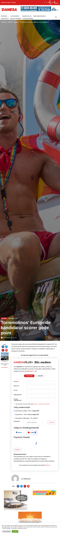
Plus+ (31, 371)
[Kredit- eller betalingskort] (32, 432)
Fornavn (16, 381)
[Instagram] (47, 2)
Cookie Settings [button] (6, 531)
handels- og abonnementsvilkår (41, 404)
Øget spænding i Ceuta (4, 364)
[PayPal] (19, 432)
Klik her (48, 465)
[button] (5, 16)
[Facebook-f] (44, 2)
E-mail (16, 390)
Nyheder (10, 22)
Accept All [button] (15, 531)
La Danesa (4, 22)
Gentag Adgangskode (18, 399)
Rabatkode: (17, 421)
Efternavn (17, 386)
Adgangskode (18, 394)
